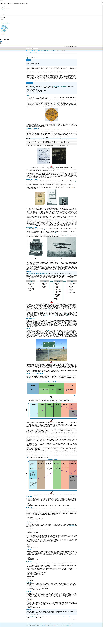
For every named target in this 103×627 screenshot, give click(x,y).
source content (74, 616)
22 (62, 133)
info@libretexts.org (69, 625)
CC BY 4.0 (42, 616)
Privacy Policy (42, 625)
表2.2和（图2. (59, 135)
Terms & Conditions (47, 625)
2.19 (34, 377)
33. (33, 225)
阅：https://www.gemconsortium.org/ (50, 315)
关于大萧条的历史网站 (31, 273)
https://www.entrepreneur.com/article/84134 (60, 86)
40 (48, 309)
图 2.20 (27, 457)
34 (44, 229)
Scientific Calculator (5, 27)
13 (62, 135)
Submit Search (3, 17)
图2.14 (73, 187)
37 (56, 267)
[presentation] (51, 122)
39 (48, 308)
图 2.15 (66, 235)
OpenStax (69, 616)
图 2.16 (75, 277)
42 (67, 314)
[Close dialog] (0, 42)
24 (75, 181)
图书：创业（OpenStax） (43, 50)
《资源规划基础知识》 (72, 525)
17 (72, 105)
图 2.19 (51, 399)
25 (62, 182)
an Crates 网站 (31, 614)
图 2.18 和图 (31, 377)
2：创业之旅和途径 (53, 50)
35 (55, 232)
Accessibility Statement (53, 625)
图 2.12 (58, 103)
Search (27, 48)
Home (30, 50)
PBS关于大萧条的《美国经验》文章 (42, 273)
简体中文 (35, 50)
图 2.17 (48, 330)
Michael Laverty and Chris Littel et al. (63, 616)
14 (62, 76)
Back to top (27, 619)
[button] (3, 33)
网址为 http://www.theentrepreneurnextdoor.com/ (36, 87)
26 (27, 214)
